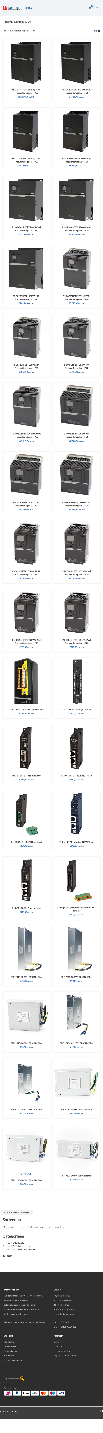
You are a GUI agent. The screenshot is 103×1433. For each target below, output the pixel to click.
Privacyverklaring (62, 1351)
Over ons (58, 1346)
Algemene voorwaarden (65, 1355)
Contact (57, 1341)
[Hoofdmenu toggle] (97, 8)
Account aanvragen (13, 1360)
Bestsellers (9, 1355)
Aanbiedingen (10, 1351)
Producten (9, 1341)
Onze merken (10, 1346)
